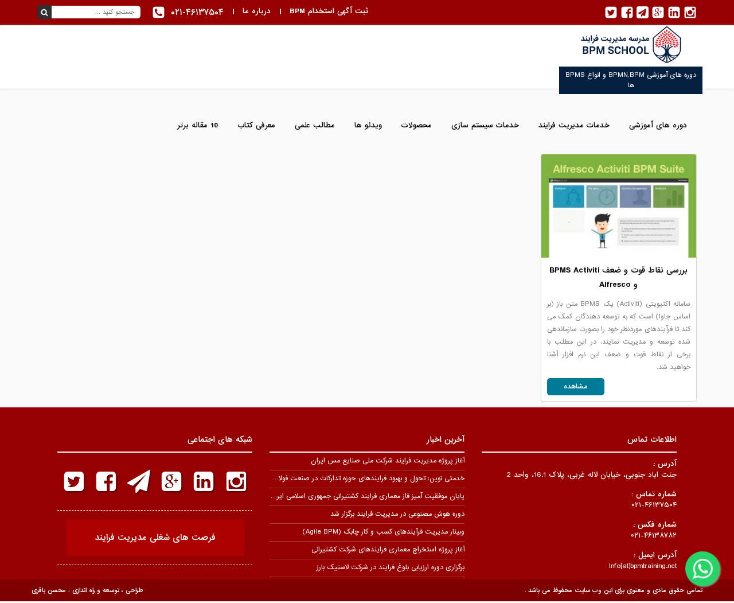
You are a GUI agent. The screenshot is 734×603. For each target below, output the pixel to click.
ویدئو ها (368, 125)
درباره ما (257, 11)
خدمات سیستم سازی (485, 125)
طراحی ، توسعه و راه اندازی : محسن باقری (87, 590)
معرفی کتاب (256, 125)
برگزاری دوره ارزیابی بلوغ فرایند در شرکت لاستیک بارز (390, 567)
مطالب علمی (315, 125)
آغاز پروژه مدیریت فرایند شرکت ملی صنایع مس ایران (387, 461)
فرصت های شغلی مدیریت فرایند (155, 537)
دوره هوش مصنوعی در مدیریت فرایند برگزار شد (397, 514)
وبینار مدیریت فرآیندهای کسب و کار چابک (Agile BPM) (383, 532)
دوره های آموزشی (658, 125)
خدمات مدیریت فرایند (574, 125)
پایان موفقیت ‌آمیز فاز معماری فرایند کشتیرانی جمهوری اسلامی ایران (367, 496)
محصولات (416, 125)
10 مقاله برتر (197, 125)
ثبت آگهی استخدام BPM (329, 11)
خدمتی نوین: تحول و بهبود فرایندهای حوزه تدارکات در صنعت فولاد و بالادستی (354, 478)
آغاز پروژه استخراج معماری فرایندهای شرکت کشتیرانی (387, 549)
